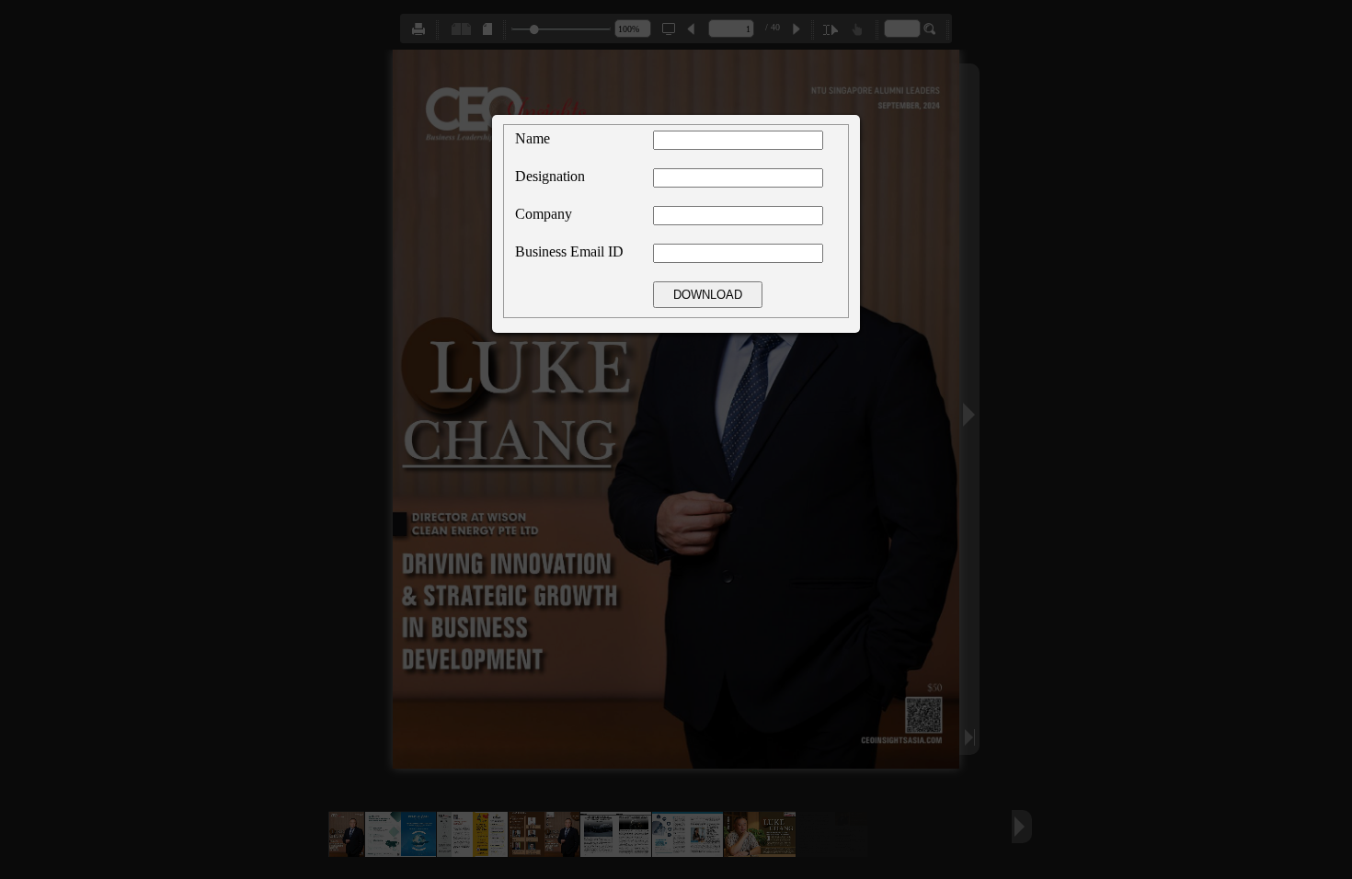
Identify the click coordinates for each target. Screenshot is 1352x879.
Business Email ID (569, 251)
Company (543, 214)
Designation (550, 176)
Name (532, 138)
